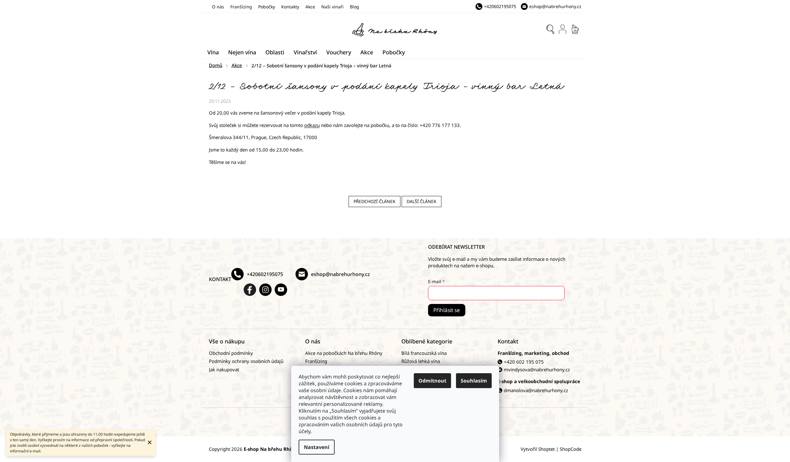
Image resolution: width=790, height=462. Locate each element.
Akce (310, 7)
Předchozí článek (374, 201)
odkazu (312, 125)
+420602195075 (265, 274)
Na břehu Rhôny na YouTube (281, 289)
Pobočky (266, 7)
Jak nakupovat (224, 369)
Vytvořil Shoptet (538, 449)
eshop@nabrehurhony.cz (340, 274)
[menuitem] (213, 52)
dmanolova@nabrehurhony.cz (536, 390)
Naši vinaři (332, 7)
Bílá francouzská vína (424, 353)
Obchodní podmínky (231, 353)
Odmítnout (432, 380)
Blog (354, 7)
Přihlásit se (446, 310)
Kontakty (290, 7)
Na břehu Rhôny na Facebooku (250, 289)
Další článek (421, 201)
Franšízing (241, 7)
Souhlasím (474, 380)
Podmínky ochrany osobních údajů (246, 361)
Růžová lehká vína (420, 361)
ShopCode (570, 449)
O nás (218, 7)
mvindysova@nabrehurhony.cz (537, 369)
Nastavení (316, 447)
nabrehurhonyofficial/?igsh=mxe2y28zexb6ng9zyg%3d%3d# (265, 289)
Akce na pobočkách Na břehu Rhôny (343, 353)
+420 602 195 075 (524, 362)
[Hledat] (550, 29)
